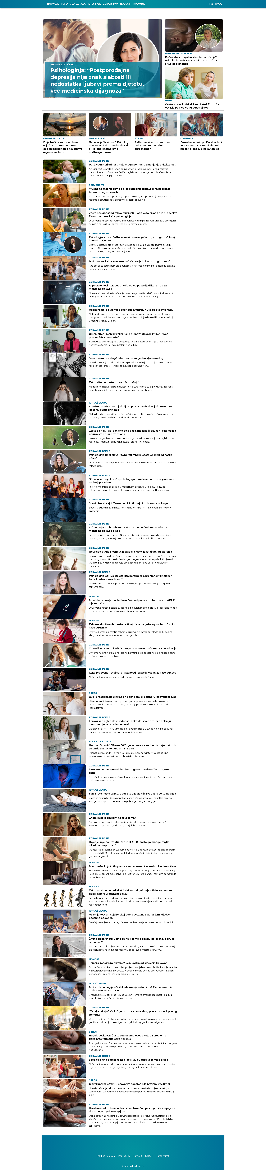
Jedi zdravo (78, 3)
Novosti (125, 3)
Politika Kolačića (106, 1156)
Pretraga (215, 3)
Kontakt (138, 1156)
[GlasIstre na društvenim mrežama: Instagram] (137, 1143)
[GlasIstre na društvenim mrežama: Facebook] (128, 1143)
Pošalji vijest (162, 1156)
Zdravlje (53, 3)
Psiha (64, 3)
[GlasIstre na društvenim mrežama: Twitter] (131, 1143)
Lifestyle (94, 3)
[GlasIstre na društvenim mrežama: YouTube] (134, 1143)
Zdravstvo (110, 3)
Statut (149, 1156)
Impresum (124, 1156)
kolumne (139, 3)
